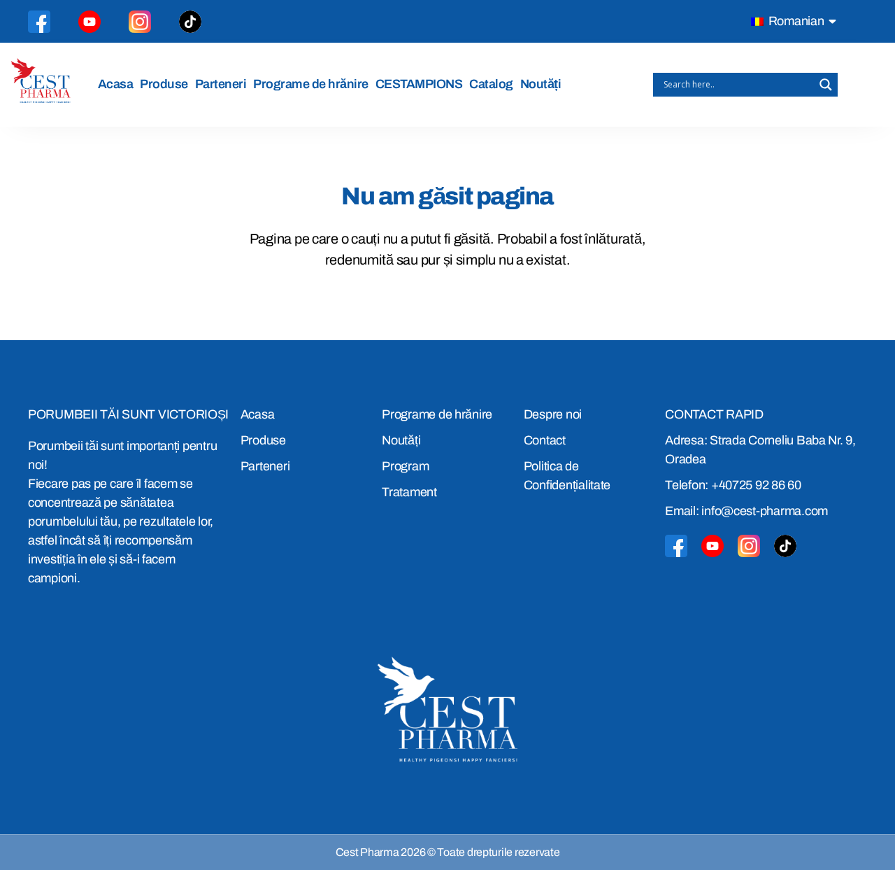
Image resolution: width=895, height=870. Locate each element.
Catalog (491, 84)
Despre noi (553, 414)
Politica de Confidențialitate (567, 475)
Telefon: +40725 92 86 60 (733, 485)
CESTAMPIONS (419, 84)
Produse (164, 84)
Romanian (795, 21)
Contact (545, 440)
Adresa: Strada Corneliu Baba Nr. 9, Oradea (760, 449)
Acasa (116, 84)
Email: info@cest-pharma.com (746, 511)
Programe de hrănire (310, 84)
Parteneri (221, 84)
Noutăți (540, 84)
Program (405, 466)
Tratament (409, 492)
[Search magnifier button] (826, 85)
